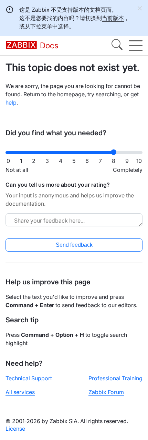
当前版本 (113, 17)
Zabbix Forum (106, 392)
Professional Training (115, 378)
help (11, 102)
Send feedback (74, 245)
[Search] (117, 45)
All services (20, 392)
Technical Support (29, 378)
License (15, 428)
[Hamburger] (135, 45)
